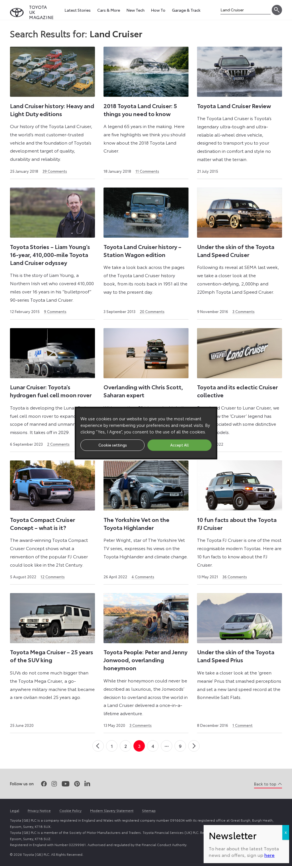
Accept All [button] (179, 444)
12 (52, 576)
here (269, 854)
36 (234, 576)
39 (54, 171)
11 (147, 171)
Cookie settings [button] (112, 444)
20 (152, 311)
